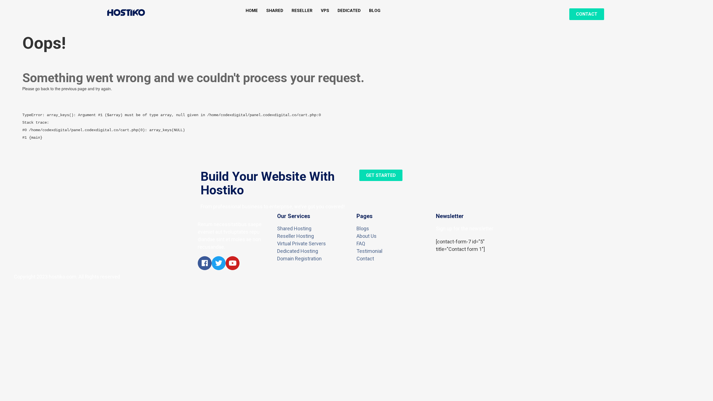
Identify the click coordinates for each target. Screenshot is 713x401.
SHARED (274, 10)
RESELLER (302, 10)
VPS (325, 10)
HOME (252, 10)
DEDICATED (349, 10)
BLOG (374, 10)
